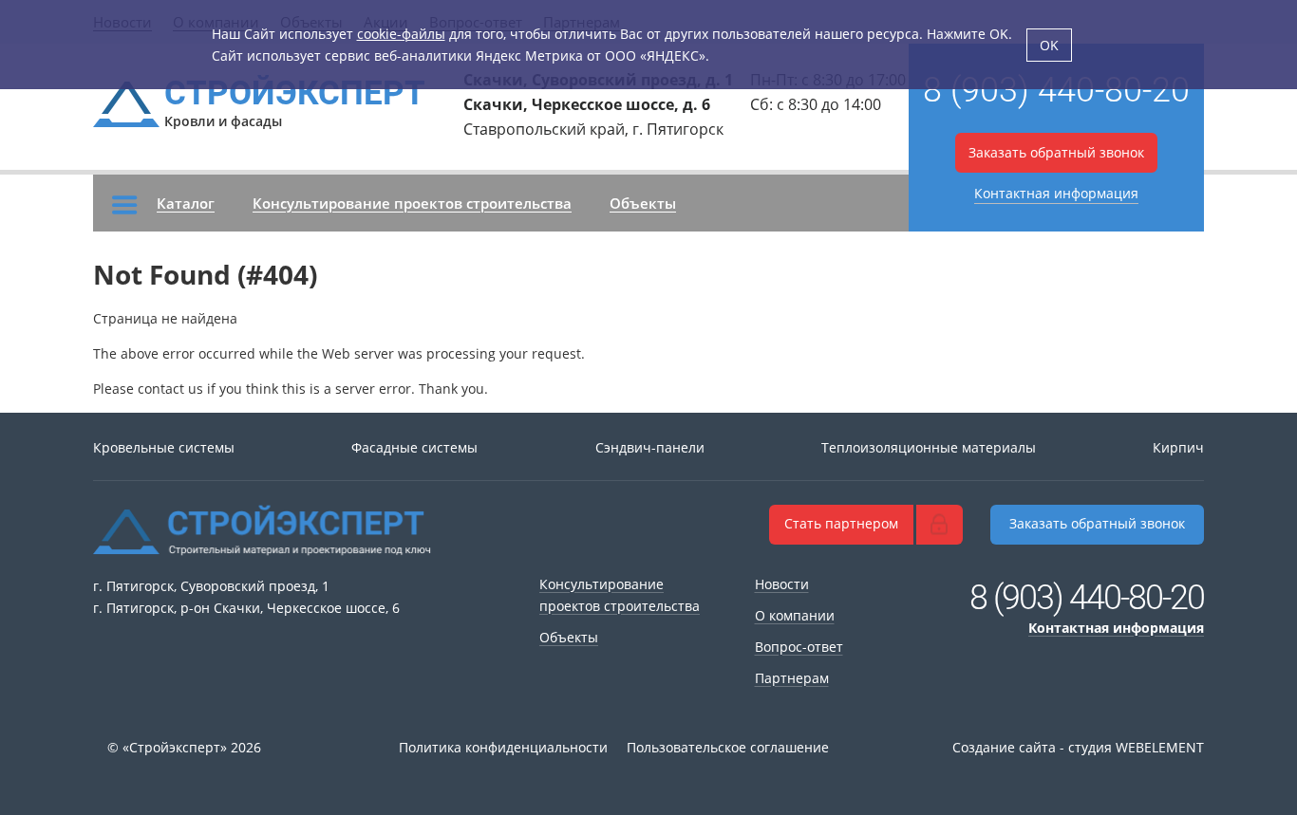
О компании (795, 615)
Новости (782, 584)
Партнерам (792, 678)
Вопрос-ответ (799, 647)
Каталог (186, 203)
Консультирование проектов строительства (412, 203)
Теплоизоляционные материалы (928, 447)
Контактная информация (1056, 193)
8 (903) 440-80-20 (1056, 90)
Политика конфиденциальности (503, 747)
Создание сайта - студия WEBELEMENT (1078, 747)
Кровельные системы (164, 447)
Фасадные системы (414, 447)
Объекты (643, 203)
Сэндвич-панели (650, 447)
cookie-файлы (401, 34)
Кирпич (1178, 447)
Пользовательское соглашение (728, 747)
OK (1049, 45)
